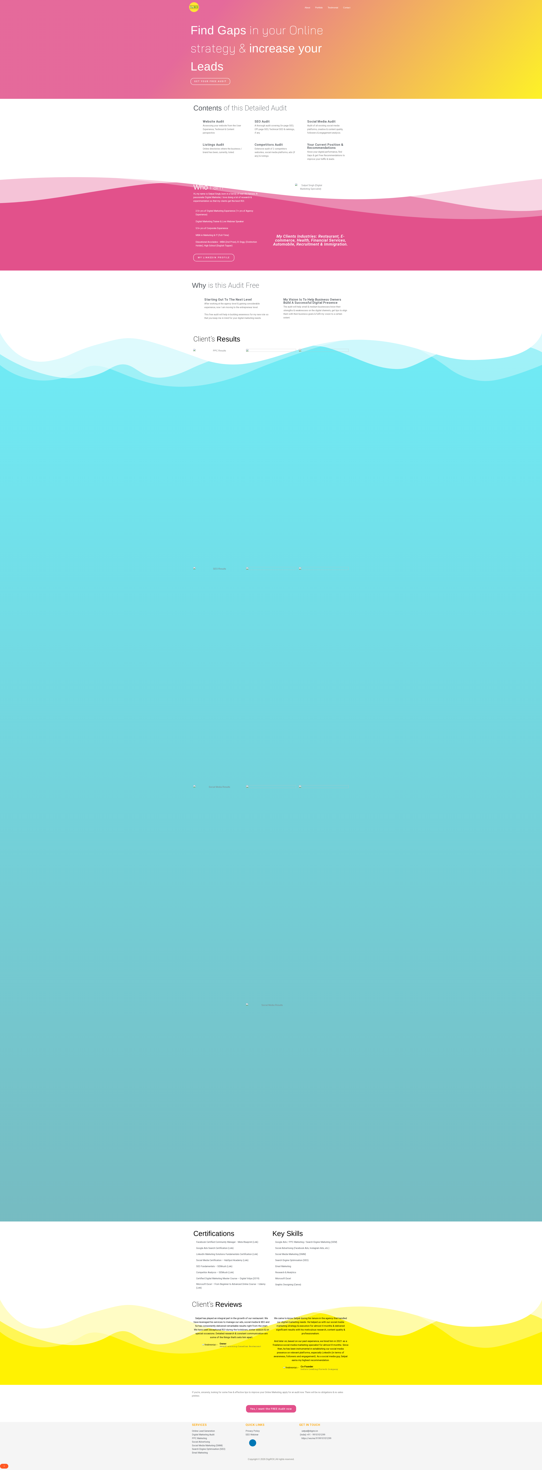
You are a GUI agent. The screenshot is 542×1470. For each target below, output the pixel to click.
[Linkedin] (252, 1442)
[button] (210, 81)
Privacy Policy (253, 1431)
